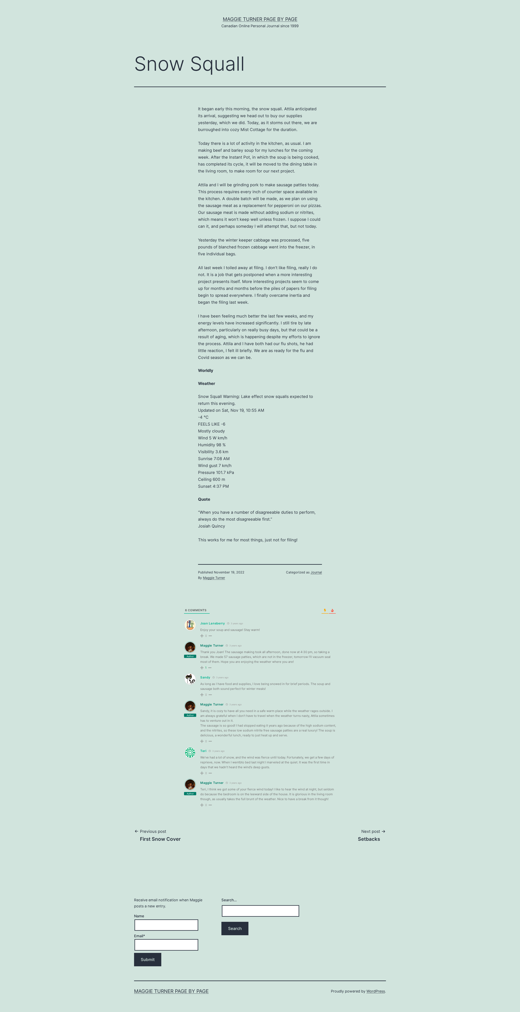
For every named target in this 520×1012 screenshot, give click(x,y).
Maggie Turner (214, 578)
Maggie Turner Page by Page (260, 19)
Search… (229, 900)
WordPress (375, 991)
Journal (316, 572)
